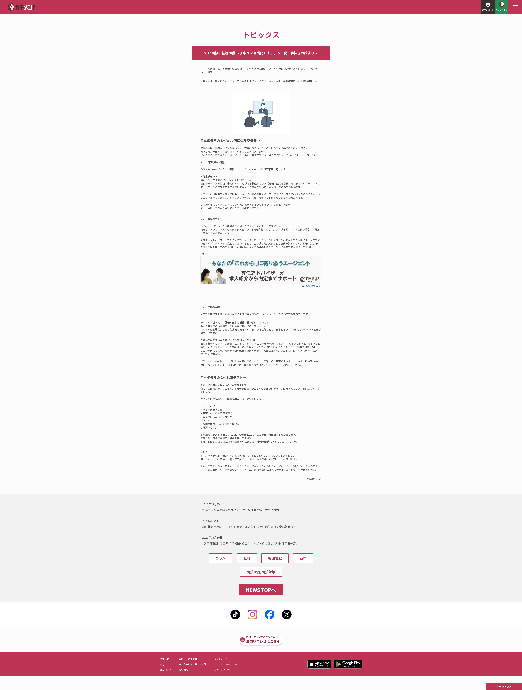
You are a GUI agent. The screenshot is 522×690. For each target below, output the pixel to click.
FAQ (162, 664)
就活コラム (165, 669)
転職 (246, 558)
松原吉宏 (275, 558)
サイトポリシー (222, 659)
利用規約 (183, 669)
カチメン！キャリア (224, 669)
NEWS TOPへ (261, 589)
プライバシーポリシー (225, 664)
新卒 (303, 558)
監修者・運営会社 (188, 659)
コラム (220, 558)
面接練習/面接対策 (261, 571)
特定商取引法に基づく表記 (192, 664)
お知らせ (164, 659)
